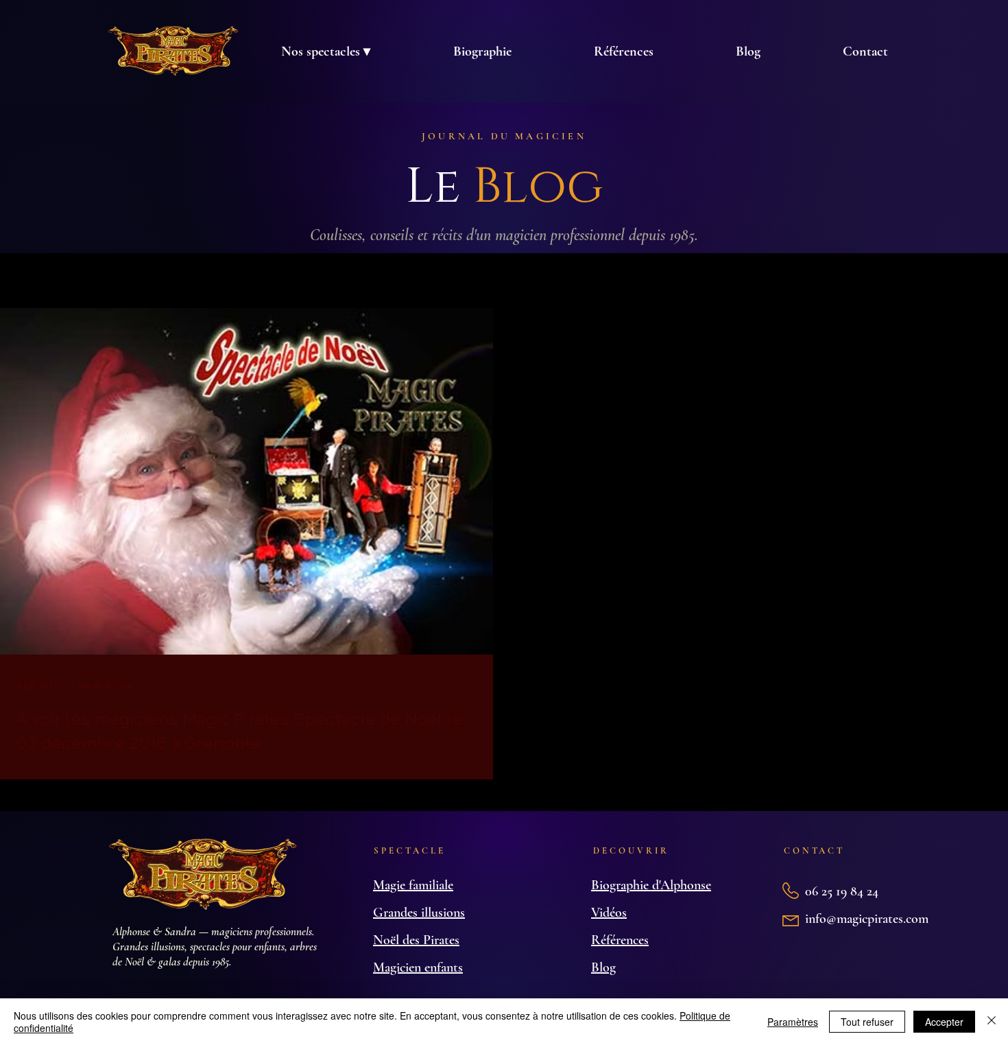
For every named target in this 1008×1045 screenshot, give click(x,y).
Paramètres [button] (792, 1022)
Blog (603, 967)
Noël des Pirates (416, 940)
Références (620, 940)
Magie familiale (413, 885)
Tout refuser (867, 1022)
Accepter (944, 1022)
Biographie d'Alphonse (651, 885)
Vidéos (609, 912)
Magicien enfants (418, 967)
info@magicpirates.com (866, 919)
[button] (325, 51)
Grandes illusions (419, 912)
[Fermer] (991, 1021)
